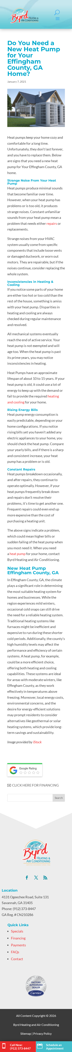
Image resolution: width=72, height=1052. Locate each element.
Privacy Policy (42, 1033)
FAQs (15, 952)
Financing (18, 938)
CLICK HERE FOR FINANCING (35, 785)
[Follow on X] (36, 877)
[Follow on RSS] (45, 877)
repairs (51, 223)
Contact (17, 959)
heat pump (17, 554)
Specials (17, 931)
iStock (37, 742)
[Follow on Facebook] (27, 877)
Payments (18, 945)
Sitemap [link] (25, 1033)
